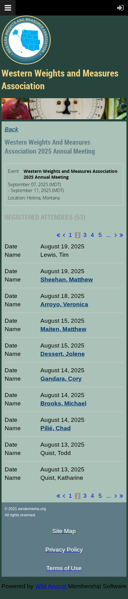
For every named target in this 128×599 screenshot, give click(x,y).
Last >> (121, 235)
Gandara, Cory (61, 378)
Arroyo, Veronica (64, 304)
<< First (58, 235)
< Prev (64, 235)
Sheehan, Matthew (66, 279)
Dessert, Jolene (62, 354)
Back (11, 129)
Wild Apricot (50, 586)
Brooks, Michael (63, 403)
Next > (115, 235)
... (108, 235)
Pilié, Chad (55, 428)
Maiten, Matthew (63, 329)
